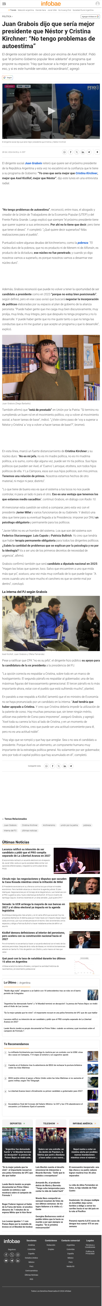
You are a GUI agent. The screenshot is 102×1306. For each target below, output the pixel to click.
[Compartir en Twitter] (76, 152)
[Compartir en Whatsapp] (64, 152)
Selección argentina (26, 10)
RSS (31, 1279)
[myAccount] (97, 4)
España (31, 1254)
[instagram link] (18, 1255)
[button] (4, 4)
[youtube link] (6, 1261)
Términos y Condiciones (90, 1246)
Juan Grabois (10, 825)
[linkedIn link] (18, 1261)
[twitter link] (12, 1255)
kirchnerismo (49, 825)
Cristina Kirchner (29, 825)
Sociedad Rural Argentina (83, 10)
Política (6, 16)
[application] (51, 111)
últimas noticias (29, 830)
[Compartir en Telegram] (89, 152)
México (31, 1262)
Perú (31, 1266)
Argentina (71, 1245)
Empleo (51, 1249)
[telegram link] (12, 1261)
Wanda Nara (40, 10)
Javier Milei (52, 10)
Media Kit (70, 1266)
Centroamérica (31, 1271)
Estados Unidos (31, 1258)
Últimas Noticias (31, 1275)
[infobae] (51, 3)
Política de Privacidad (90, 1252)
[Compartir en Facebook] (70, 152)
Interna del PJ (10, 830)
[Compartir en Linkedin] (82, 152)
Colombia (31, 1249)
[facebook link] (6, 1255)
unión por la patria (69, 825)
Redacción (51, 1245)
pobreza (87, 825)
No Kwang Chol (64, 10)
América (31, 1245)
